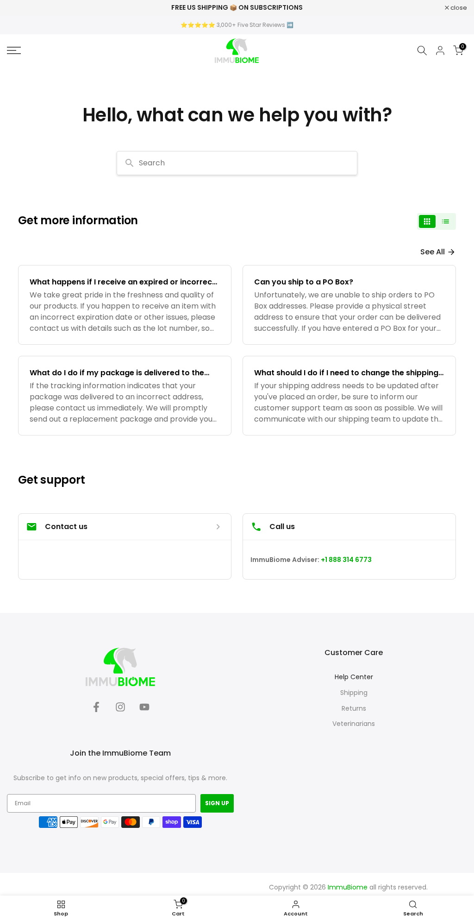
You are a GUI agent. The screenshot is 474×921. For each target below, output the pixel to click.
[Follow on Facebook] (96, 710)
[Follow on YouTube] (144, 710)
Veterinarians (353, 723)
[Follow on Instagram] (120, 710)
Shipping (354, 692)
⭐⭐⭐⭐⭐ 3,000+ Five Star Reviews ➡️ (237, 25)
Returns (354, 708)
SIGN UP (217, 803)
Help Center (354, 677)
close (20, 8)
